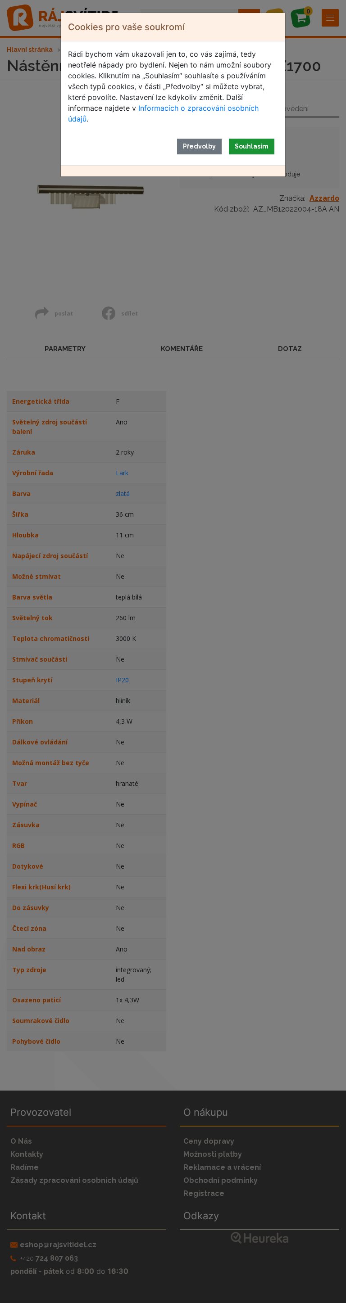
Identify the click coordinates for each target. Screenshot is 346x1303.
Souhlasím (252, 146)
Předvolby (199, 146)
